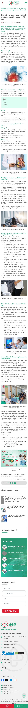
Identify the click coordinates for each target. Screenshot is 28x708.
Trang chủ (3, 8)
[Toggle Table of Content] (4, 99)
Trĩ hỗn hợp (5, 105)
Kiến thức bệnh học (13, 8)
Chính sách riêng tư (6, 689)
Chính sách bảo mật (7, 685)
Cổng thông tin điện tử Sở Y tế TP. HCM (11, 691)
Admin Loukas (17, 22)
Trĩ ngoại (5, 104)
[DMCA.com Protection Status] (19, 653)
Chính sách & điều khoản (8, 687)
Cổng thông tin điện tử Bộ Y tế (9, 693)
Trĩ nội (4, 102)
